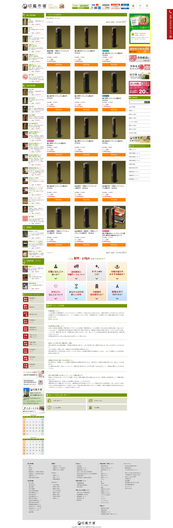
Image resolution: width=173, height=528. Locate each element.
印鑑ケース (56, 475)
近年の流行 (80, 487)
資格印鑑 (31, 512)
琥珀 (102, 487)
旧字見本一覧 (80, 498)
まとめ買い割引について (131, 470)
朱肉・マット (56, 477)
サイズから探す (133, 121)
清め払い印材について (107, 468)
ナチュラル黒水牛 (105, 495)
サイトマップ (128, 486)
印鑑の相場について (81, 480)
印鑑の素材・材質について (107, 463)
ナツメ (102, 497)
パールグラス (104, 500)
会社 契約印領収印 (33, 491)
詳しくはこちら (54, 319)
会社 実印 (31, 483)
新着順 (112, 22)
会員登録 (79, 466)
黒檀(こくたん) (105, 491)
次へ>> (51, 22)
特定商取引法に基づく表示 (132, 482)
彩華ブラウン (104, 475)
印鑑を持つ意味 (105, 508)
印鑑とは (102, 505)
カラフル (103, 498)
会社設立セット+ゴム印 (35, 508)
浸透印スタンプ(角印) (58, 470)
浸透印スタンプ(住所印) (59, 468)
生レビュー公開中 (139, 21)
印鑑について (132, 149)
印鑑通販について (134, 179)
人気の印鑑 (132, 107)
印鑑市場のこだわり (82, 470)
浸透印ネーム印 (57, 466)
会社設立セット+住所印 (35, 506)
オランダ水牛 (104, 485)
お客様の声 (128, 478)
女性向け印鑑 (132, 133)
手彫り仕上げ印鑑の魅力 (83, 492)
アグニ (102, 479)
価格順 (108, 22)
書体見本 (79, 500)
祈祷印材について (105, 470)
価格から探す (132, 118)
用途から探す (132, 129)
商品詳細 (59, 64)
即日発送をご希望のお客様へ (84, 477)
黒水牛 (102, 483)
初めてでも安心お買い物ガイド (133, 473)
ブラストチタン (105, 502)
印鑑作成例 (132, 164)
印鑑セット (132, 110)
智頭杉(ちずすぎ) (105, 489)
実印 (30, 466)
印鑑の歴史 (104, 510)
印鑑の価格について (134, 153)
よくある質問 (57, 407)
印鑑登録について (134, 171)
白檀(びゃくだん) (105, 493)
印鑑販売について (134, 175)
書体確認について (81, 496)
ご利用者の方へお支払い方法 (132, 474)
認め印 (30, 470)
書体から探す (132, 125)
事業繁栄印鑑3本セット (35, 504)
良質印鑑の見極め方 (82, 485)
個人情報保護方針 (129, 484)
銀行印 (30, 468)
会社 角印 (31, 487)
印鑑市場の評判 (133, 168)
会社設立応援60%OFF (131, 466)
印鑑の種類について (134, 160)
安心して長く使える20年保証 (84, 471)
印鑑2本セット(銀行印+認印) (36, 473)
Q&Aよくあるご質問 (130, 476)
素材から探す (132, 114)
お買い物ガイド (57, 400)
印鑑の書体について (134, 156)
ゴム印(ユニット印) (34, 510)
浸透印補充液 (56, 479)
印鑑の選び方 (104, 466)
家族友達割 (128, 468)
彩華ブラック (104, 473)
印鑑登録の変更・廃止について (109, 514)
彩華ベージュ (104, 477)
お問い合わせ (128, 488)
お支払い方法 (98, 400)
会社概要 (96, 407)
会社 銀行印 (32, 485)
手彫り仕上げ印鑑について (83, 490)
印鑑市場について (81, 468)
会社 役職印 (32, 489)
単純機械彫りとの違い (83, 494)
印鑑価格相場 (80, 483)
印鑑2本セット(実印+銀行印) (36, 471)
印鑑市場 (87, 527)
